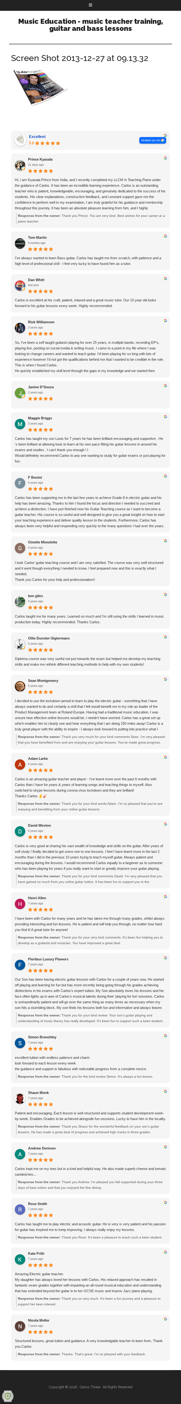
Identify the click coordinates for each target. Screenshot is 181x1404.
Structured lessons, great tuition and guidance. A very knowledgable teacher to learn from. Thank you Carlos (89, 1343)
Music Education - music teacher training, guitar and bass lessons (90, 24)
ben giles (35, 596)
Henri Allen (37, 898)
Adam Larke (38, 759)
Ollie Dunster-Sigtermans (49, 638)
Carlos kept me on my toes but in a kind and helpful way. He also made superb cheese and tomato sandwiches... (90, 1171)
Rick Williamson (41, 322)
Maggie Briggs (40, 418)
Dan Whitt (36, 280)
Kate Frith (36, 1253)
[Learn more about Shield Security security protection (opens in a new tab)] (8, 1396)
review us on (150, 140)
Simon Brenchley (42, 1037)
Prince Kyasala (40, 159)
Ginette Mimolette (42, 542)
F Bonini (35, 477)
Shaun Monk (38, 1093)
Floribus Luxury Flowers (48, 959)
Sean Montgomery (43, 681)
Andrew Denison (42, 1148)
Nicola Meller (38, 1320)
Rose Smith (37, 1204)
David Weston (39, 825)
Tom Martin (37, 237)
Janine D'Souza (41, 387)
